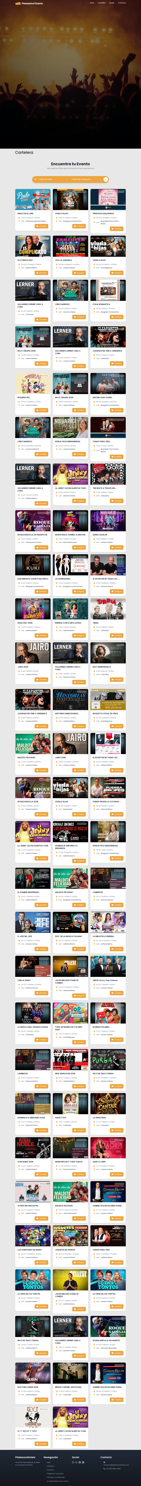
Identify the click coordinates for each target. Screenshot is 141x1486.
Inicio (92, 3)
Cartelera (101, 3)
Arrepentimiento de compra (57, 1481)
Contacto (122, 3)
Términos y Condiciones (56, 1477)
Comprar (42, 226)
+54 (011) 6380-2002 (113, 1469)
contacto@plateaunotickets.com (116, 1465)
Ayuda (111, 3)
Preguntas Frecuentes (55, 1473)
